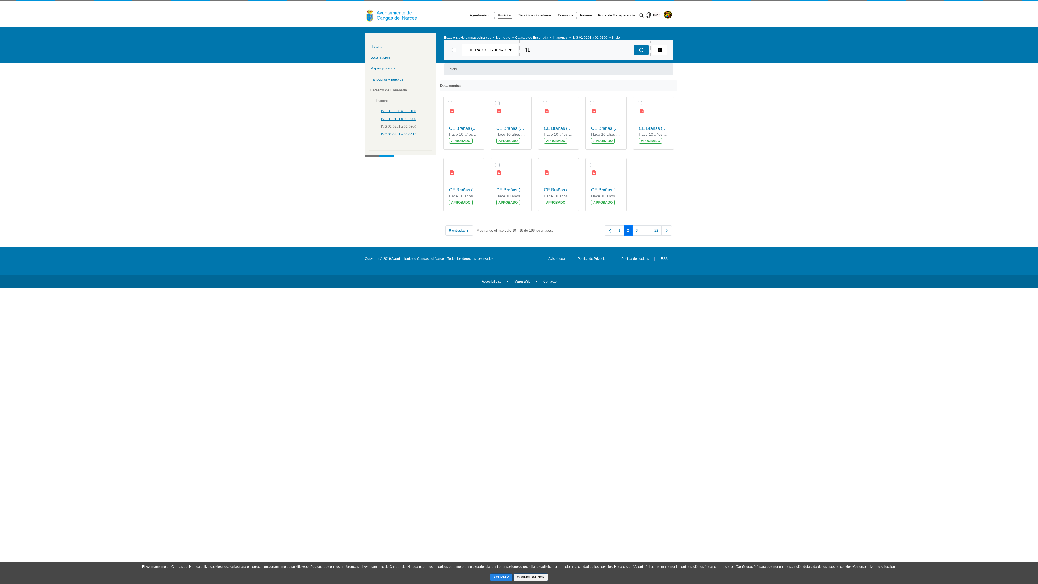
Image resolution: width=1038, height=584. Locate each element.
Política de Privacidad (593, 259)
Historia (376, 46)
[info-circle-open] (641, 50)
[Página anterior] (610, 230)
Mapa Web (522, 281)
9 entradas (461, 231)
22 (658, 231)
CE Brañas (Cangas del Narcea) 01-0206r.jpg (559, 128)
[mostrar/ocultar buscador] (641, 15)
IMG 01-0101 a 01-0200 (398, 119)
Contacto (550, 281)
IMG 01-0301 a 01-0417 (398, 134)
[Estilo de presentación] (659, 50)
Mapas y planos (382, 68)
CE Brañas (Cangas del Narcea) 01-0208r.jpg (511, 190)
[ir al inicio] (1016, 551)
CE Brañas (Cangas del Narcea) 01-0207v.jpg (464, 190)
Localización (380, 57)
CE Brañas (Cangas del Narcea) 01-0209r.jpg (606, 190)
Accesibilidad (491, 281)
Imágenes (383, 101)
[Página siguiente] (666, 230)
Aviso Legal (557, 259)
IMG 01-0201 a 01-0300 (398, 126)
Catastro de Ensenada (388, 90)
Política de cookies (635, 259)
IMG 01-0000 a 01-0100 (398, 111)
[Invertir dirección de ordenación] (527, 50)
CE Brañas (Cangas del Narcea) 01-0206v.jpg (606, 128)
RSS (664, 259)
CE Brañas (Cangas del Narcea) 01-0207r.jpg (653, 128)
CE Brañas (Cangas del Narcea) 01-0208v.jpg (559, 190)
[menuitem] (480, 15)
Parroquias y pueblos (386, 79)
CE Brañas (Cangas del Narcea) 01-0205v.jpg (511, 128)
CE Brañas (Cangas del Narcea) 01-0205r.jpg (464, 128)
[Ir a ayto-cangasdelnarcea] (394, 14)
